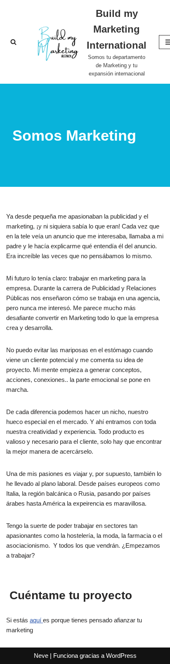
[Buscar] (13, 42)
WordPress (121, 655)
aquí (36, 620)
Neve (41, 655)
